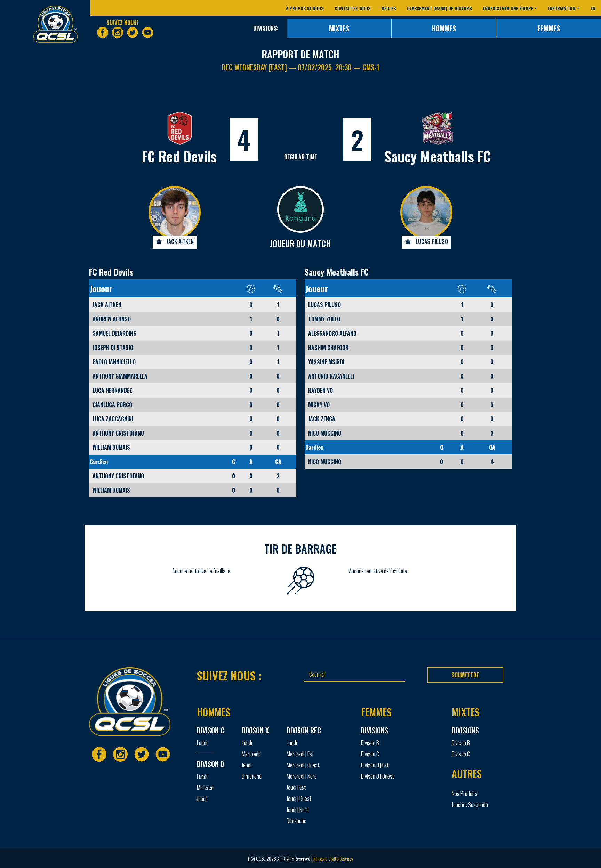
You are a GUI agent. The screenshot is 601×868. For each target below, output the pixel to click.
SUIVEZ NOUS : (229, 675)
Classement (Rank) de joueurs (439, 8)
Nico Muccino (324, 433)
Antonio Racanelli (331, 376)
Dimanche (252, 776)
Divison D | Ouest (377, 776)
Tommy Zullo (324, 319)
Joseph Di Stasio (113, 347)
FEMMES (548, 28)
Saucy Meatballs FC (437, 156)
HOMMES (444, 28)
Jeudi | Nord (298, 809)
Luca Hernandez (112, 390)
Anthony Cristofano (118, 433)
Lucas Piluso (432, 241)
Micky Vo (319, 404)
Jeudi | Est (296, 787)
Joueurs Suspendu (470, 805)
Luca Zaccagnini (113, 419)
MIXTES (339, 28)
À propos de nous (304, 8)
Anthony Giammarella (120, 376)
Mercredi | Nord (302, 776)
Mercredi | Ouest (303, 765)
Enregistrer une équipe (508, 8)
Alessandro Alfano (332, 333)
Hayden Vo (320, 390)
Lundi (202, 743)
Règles (389, 8)
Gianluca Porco (112, 404)
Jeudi (202, 799)
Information (561, 8)
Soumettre (465, 675)
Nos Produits (465, 793)
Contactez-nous (352, 8)
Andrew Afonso (112, 319)
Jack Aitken (180, 241)
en (593, 8)
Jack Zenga (321, 419)
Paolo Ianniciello (114, 362)
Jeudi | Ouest (299, 798)
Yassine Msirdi (326, 362)
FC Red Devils (179, 156)
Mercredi (206, 787)
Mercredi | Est (300, 754)
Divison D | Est (374, 765)
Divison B (370, 743)
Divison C (370, 754)
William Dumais (111, 447)
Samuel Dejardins (114, 333)
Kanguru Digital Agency (333, 858)
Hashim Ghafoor (328, 347)
